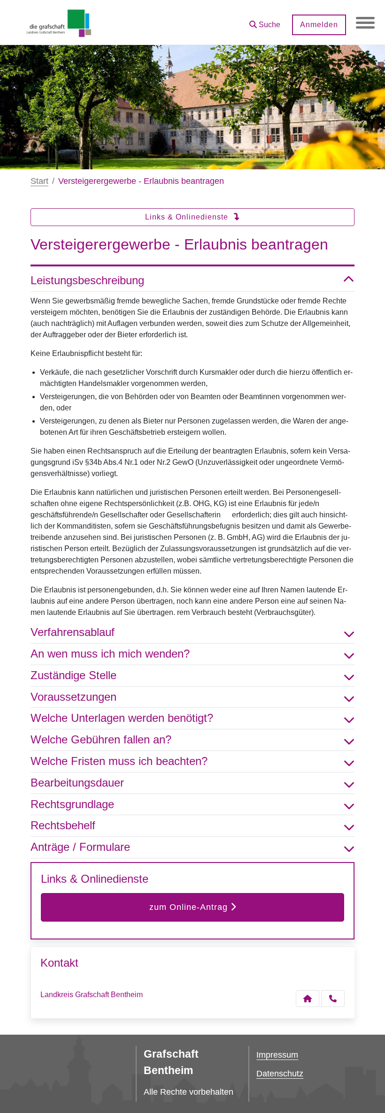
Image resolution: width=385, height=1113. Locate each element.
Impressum (277, 1055)
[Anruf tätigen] (333, 998)
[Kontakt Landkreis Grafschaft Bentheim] (307, 998)
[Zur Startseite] (58, 22)
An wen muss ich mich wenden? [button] (110, 653)
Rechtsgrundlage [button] (72, 804)
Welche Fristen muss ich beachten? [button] (119, 761)
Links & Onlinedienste (188, 217)
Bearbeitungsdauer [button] (77, 782)
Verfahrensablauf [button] (73, 632)
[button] (265, 21)
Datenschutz (279, 1073)
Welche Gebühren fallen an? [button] (101, 739)
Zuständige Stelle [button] (73, 675)
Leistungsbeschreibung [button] (87, 280)
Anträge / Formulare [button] (80, 846)
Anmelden (319, 25)
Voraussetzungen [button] (73, 696)
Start (39, 181)
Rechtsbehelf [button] (63, 825)
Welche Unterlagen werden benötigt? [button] (122, 718)
